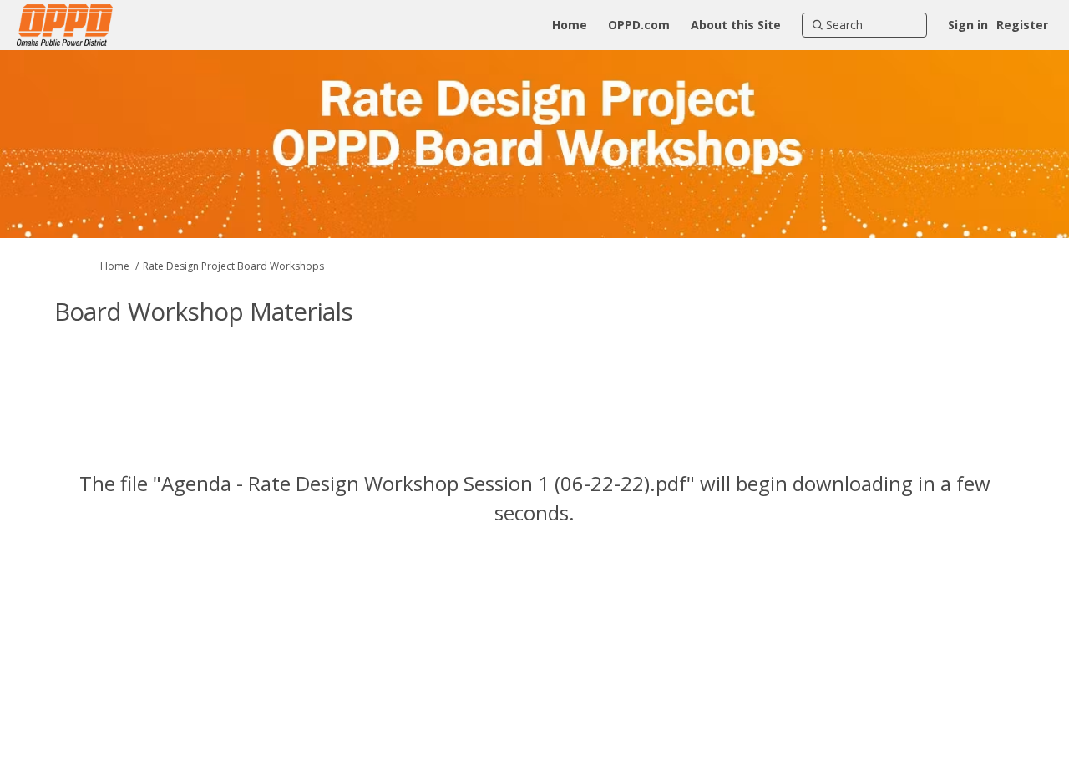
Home (114, 266)
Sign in (968, 25)
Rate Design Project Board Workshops (233, 266)
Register (1022, 25)
